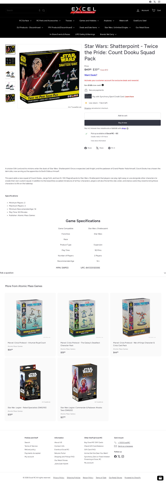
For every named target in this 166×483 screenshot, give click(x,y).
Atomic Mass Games (30, 286)
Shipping (87, 108)
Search (27, 442)
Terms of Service (31, 446)
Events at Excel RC (61, 450)
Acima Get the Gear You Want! (96, 453)
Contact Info (59, 446)
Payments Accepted (33, 453)
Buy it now (122, 123)
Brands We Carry (107, 34)
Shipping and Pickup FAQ (64, 457)
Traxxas (69, 21)
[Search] (43, 10)
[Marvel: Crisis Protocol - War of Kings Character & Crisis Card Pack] (136, 324)
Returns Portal (59, 453)
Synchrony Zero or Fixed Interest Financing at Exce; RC (97, 458)
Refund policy (30, 450)
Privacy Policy (58, 478)
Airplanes (108, 21)
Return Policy (88, 478)
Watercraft (123, 21)
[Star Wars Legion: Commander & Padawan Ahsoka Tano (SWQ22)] (83, 389)
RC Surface (24, 21)
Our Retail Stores (61, 460)
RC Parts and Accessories (47, 21)
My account (29, 457)
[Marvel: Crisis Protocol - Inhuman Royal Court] (30, 323)
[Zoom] (49, 76)
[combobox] (26, 10)
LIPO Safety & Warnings (85, 34)
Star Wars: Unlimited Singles (117, 27)
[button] (39, 10)
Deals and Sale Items (88, 27)
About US (58, 442)
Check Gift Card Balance (93, 446)
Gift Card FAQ (89, 450)
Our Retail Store (142, 27)
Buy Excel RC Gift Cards (93, 442)
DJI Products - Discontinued (29, 27)
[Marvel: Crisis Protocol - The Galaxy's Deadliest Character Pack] (83, 324)
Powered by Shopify (133, 478)
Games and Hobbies (88, 21)
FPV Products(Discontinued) (60, 27)
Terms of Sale (101, 478)
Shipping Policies (73, 478)
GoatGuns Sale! (140, 21)
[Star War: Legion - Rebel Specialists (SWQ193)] (30, 388)
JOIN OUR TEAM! (61, 464)
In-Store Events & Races (60, 34)
